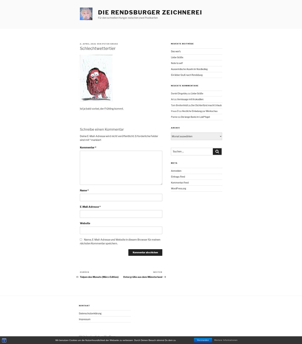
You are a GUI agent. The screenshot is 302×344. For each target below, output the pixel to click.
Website (85, 223)
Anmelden (176, 170)
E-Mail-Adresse (90, 206)
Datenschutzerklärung (90, 313)
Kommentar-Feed (180, 182)
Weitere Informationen (226, 340)
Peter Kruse (110, 44)
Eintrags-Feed (178, 176)
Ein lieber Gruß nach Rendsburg (187, 75)
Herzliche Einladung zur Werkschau (200, 111)
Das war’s (176, 51)
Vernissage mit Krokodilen (190, 99)
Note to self (177, 63)
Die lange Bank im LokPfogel (195, 117)
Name (84, 190)
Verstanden (203, 340)
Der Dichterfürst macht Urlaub (206, 105)
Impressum (84, 319)
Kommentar (88, 147)
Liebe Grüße (177, 57)
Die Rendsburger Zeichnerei (150, 12)
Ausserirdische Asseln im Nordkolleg (189, 69)
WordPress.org (178, 188)
